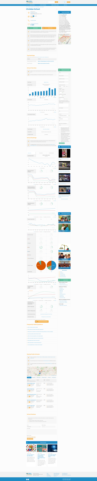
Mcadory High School (47, 360)
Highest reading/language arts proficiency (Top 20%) (46, 61)
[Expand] (28, 370)
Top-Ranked (61, 288)
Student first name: (61, 78)
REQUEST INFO (35, 28)
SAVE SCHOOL (50, 28)
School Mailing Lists (64, 474)
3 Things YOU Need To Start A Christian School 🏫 (63, 159)
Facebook (28, 479)
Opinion (61, 271)
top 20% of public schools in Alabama (42, 57)
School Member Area (64, 473)
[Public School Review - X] (26, 479)
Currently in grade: (61, 91)
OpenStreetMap (54, 375)
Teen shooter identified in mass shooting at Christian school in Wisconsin (64, 184)
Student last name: (61, 82)
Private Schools (54, 377)
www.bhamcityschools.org (34, 23)
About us (48, 474)
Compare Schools (56, 475)
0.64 (51, 271)
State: (60, 117)
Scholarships (61, 273)
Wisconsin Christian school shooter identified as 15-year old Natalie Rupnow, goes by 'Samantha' (64, 196)
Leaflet (52, 375)
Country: (60, 114)
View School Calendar (46, 129)
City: (59, 111)
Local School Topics (62, 275)
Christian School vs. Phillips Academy (42, 357)
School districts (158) (62, 297)
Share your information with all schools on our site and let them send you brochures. (65, 130)
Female (63, 89)
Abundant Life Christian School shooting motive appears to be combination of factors (64, 171)
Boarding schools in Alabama (63, 302)
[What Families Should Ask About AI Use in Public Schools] (52, 448)
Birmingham (32, 12)
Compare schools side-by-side (63, 284)
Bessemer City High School (31, 400)
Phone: (60, 125)
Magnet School (46, 82)
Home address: (61, 108)
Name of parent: (61, 75)
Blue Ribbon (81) (62, 289)
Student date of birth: (62, 85)
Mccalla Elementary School (31, 394)
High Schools (33, 377)
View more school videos (64, 199)
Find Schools (48, 475)
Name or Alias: (44, 425)
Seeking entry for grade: (62, 94)
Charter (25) (61, 291)
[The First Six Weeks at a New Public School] (31, 448)
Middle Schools (38, 377)
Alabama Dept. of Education (63, 305)
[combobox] (45, 2)
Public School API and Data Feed (66, 475)
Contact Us (55, 476)
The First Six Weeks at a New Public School (30, 455)
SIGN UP (68, 2)
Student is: (60, 88)
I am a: (28, 425)
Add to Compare (30, 386)
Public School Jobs (62, 274)
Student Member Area (56, 473)
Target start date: (61, 97)
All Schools (29, 377)
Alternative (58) (62, 296)
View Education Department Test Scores (46, 314)
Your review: (28, 428)
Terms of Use (64, 479)
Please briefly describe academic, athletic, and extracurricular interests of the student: (64, 101)
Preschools (49, 377)
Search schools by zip (62, 283)
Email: (60, 72)
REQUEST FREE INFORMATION (42, 321)
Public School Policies (63, 276)
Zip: (59, 120)
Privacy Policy (68, 479)
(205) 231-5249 (34, 20)
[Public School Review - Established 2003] (29, 2)
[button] (41, 370)
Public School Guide (56, 474)
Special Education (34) (62, 294)
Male (60, 89)
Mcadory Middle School (48, 363)
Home (47, 473)
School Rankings (49, 476)
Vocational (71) (61, 295)
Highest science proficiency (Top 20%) (43, 63)
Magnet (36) (61, 290)
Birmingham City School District (46, 316)
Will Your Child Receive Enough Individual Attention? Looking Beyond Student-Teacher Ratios (41, 456)
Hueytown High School (31, 405)
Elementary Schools (44, 377)
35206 (36, 12)
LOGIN (64, 2)
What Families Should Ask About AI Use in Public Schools (52, 455)
